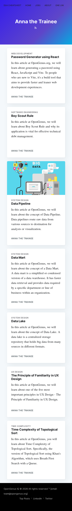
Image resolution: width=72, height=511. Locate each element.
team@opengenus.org (15, 493)
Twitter (49, 498)
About (48, 5)
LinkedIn (37, 498)
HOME (28, 5)
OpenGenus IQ (11, 488)
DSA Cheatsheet (12, 5)
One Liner (60, 5)
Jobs (38, 5)
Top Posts (24, 498)
